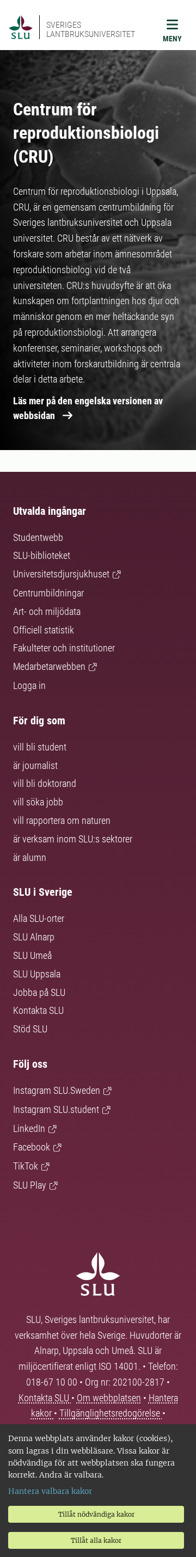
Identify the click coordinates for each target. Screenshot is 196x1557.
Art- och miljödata (47, 611)
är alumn (29, 857)
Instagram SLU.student (56, 1109)
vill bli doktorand (44, 783)
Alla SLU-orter (38, 918)
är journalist (35, 765)
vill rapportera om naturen (62, 820)
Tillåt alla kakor (96, 1540)
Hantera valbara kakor (50, 1491)
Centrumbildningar (48, 593)
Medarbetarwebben (49, 666)
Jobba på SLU (39, 992)
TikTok (25, 1166)
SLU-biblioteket (41, 555)
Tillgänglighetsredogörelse (110, 1413)
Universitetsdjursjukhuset (61, 574)
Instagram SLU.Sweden (56, 1090)
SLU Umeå (32, 955)
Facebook (31, 1147)
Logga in (29, 685)
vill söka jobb (38, 802)
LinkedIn (29, 1128)
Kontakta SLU (38, 1010)
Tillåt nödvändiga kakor (96, 1514)
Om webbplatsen (109, 1398)
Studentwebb (38, 537)
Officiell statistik (43, 630)
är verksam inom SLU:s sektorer (72, 839)
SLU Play (29, 1185)
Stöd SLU (30, 1029)
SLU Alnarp (33, 937)
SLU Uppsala (36, 974)
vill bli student (39, 747)
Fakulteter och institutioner (64, 648)
